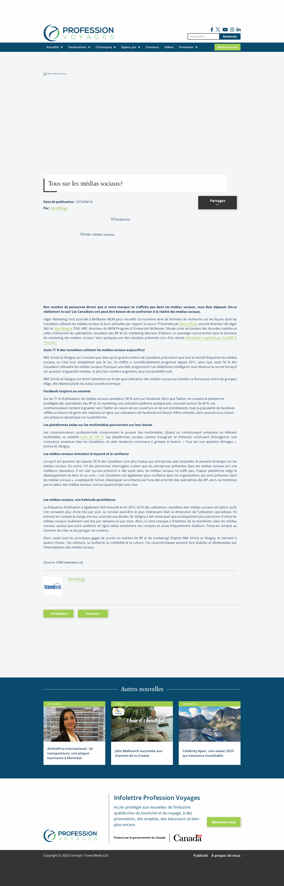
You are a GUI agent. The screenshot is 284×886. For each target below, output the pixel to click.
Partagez (217, 200)
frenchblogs (59, 208)
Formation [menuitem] (186, 47)
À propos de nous (226, 855)
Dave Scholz (188, 324)
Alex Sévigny (63, 328)
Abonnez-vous (224, 822)
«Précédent (59, 613)
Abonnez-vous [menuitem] (227, 47)
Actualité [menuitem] (52, 47)
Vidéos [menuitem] (168, 47)
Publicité (200, 855)
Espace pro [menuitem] (128, 47)
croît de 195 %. (92, 437)
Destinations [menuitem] (77, 47)
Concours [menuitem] (152, 47)
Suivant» (93, 613)
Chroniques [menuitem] (104, 47)
